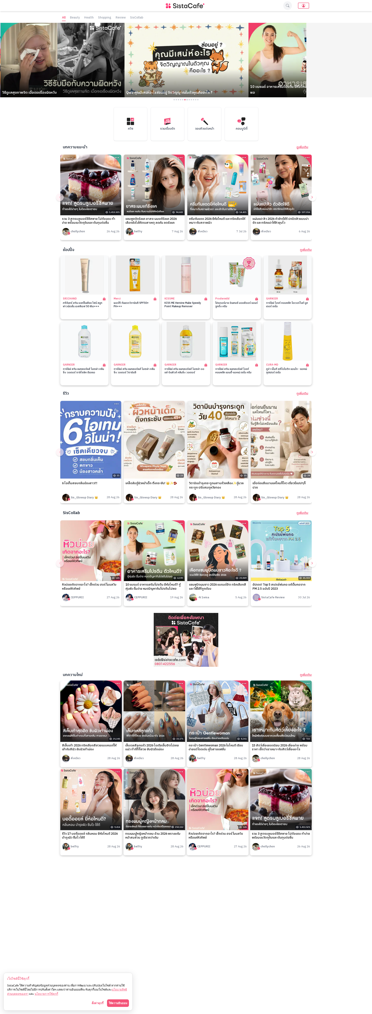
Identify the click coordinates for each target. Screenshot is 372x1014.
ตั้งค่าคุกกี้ (98, 1003)
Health (89, 18)
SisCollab (136, 18)
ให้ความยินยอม (118, 1003)
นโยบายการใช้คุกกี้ (46, 994)
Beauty (75, 18)
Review (121, 18)
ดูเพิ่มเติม (302, 147)
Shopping (104, 18)
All (64, 18)
